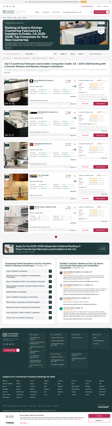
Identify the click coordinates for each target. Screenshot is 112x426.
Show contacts (101, 103)
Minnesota (101, 386)
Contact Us (106, 6)
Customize (98, 420)
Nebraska (46, 389)
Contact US (55, 406)
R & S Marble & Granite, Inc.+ (48, 112)
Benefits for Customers (57, 357)
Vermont (74, 394)
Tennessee (33, 394)
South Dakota (19, 394)
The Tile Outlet (43, 175)
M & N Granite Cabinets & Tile (45, 207)
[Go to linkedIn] (10, 6)
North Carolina (20, 391)
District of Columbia (7, 383)
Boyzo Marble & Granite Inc (44, 80)
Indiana (87, 383)
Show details (23, 423)
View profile (85, 103)
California (60, 381)
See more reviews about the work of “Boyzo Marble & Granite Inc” (81, 281)
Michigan (87, 386)
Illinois (73, 383)
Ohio (45, 391)
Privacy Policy (32, 406)
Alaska (18, 381)
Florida (18, 383)
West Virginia (6, 397)
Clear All (51, 58)
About (98, 6)
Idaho (59, 383)
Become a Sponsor (77, 337)
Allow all (99, 415)
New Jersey (88, 389)
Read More (83, 1)
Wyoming (32, 397)
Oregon (74, 391)
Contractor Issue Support (57, 364)
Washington (102, 394)
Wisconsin (19, 397)
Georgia (32, 383)
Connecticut (88, 381)
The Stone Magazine (86, 6)
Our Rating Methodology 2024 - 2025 (72, 12)
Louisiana (32, 386)
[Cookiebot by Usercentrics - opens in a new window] (10, 423)
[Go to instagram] (7, 6)
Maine (45, 386)
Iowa (100, 383)
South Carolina (6, 394)
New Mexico (102, 389)
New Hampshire (76, 389)
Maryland (60, 386)
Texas (45, 394)
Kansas (4, 386)
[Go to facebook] (4, 6)
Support (49, 406)
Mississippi (5, 389)
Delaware (101, 381)
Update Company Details (57, 340)
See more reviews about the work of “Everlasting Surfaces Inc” (80, 304)
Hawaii (45, 383)
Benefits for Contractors (57, 337)
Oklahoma (60, 391)
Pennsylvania (88, 391)
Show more (8, 47)
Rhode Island (102, 391)
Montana (32, 389)
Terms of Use (41, 406)
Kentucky (18, 386)
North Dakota (33, 391)
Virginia (87, 394)
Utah (59, 394)
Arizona (32, 381)
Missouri (18, 389)
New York (5, 391)
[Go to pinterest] (13, 6)
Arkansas (46, 381)
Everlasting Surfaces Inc (43, 143)
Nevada (60, 389)
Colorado (74, 381)
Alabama (5, 381)
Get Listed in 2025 (100, 12)
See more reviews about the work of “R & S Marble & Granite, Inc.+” (81, 294)
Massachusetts (75, 386)
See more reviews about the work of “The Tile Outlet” (77, 318)
